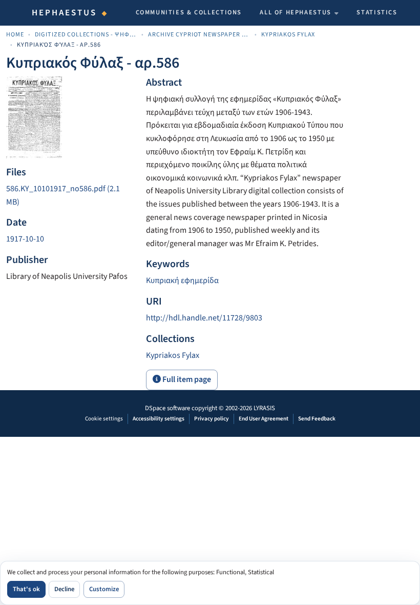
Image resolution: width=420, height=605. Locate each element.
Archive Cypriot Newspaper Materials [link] (199, 34)
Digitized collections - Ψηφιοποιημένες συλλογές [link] (86, 34)
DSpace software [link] (167, 408)
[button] (172, 355)
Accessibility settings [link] (158, 418)
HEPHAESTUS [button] (64, 13)
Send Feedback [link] (316, 418)
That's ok (26, 589)
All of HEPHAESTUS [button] (295, 12)
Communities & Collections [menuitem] (189, 12)
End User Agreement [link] (263, 418)
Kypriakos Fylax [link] (288, 34)
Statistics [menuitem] (376, 12)
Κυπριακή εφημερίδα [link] (182, 280)
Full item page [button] (186, 379)
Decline (64, 589)
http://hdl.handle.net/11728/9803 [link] (204, 318)
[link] (70, 196)
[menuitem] (299, 13)
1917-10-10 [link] (25, 239)
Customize (104, 589)
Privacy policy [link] (211, 418)
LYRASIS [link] (264, 408)
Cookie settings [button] (104, 418)
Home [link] (15, 34)
